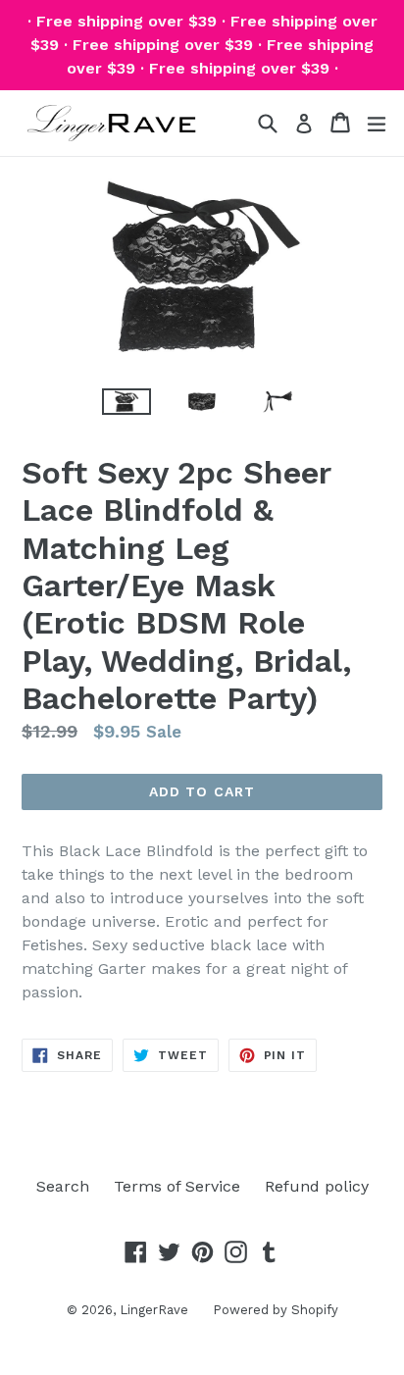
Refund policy (317, 1186)
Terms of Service (177, 1186)
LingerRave (154, 1309)
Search (62, 1186)
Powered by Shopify (275, 1309)
